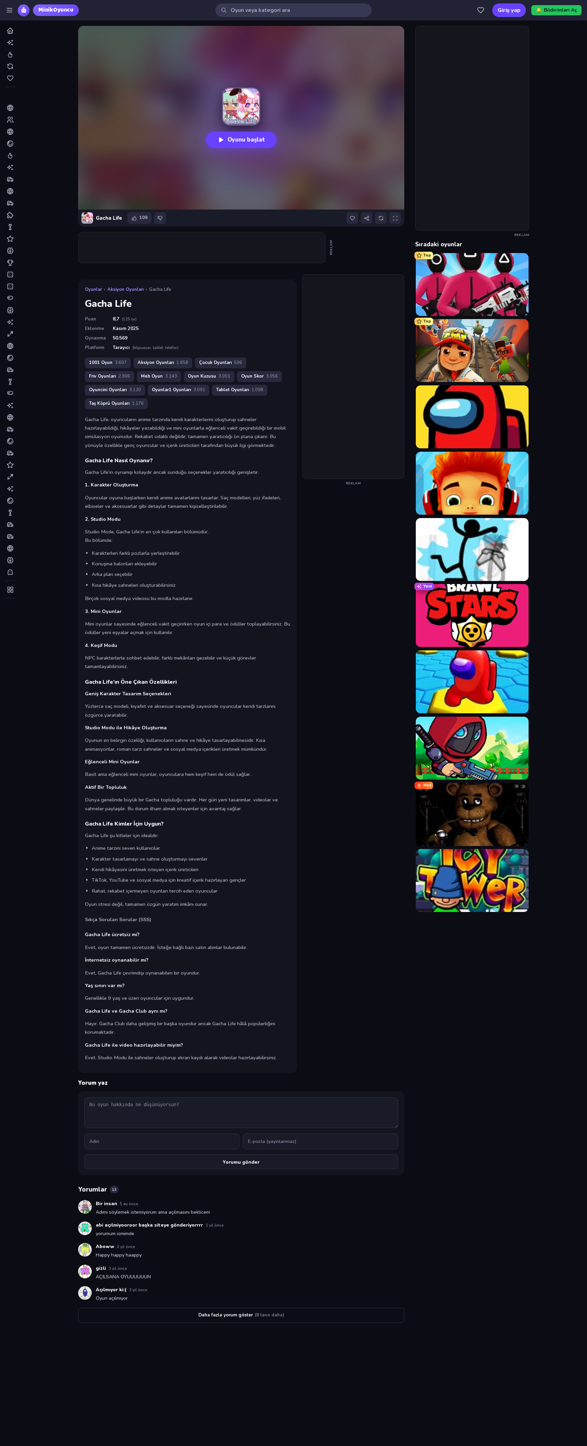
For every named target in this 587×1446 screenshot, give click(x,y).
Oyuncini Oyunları (115, 390)
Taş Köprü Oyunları (116, 403)
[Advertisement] (202, 247)
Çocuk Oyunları (220, 363)
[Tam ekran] (395, 218)
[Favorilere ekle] (352, 218)
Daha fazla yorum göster (241, 1315)
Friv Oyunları (109, 376)
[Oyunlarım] (481, 10)
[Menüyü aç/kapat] (9, 10)
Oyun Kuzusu (209, 376)
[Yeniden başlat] (381, 218)
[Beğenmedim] (160, 218)
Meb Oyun (159, 376)
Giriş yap (509, 10)
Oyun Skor (259, 376)
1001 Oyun (108, 363)
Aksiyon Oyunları (125, 289)
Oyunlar (93, 289)
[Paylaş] (366, 218)
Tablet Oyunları (239, 390)
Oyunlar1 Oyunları (178, 390)
